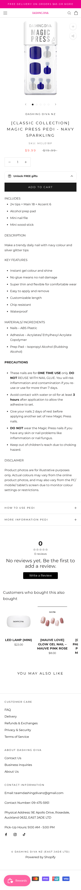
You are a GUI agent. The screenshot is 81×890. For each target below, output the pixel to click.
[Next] (55, 104)
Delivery (11, 716)
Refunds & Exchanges (21, 723)
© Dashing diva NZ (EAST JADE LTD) (40, 851)
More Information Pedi (26, 519)
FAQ (8, 710)
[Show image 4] (44, 104)
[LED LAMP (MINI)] (18, 622)
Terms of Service (17, 737)
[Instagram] (15, 834)
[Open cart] (76, 13)
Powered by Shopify (40, 857)
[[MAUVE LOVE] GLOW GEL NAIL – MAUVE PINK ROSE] (52, 622)
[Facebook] (6, 834)
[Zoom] (73, 26)
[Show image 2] (36, 104)
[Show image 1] (33, 104)
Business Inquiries (18, 765)
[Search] (69, 12)
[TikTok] (24, 834)
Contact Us (13, 758)
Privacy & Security (18, 730)
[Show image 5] (48, 104)
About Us (12, 771)
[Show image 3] (40, 104)
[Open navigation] (5, 12)
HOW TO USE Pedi (20, 507)
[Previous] (25, 104)
